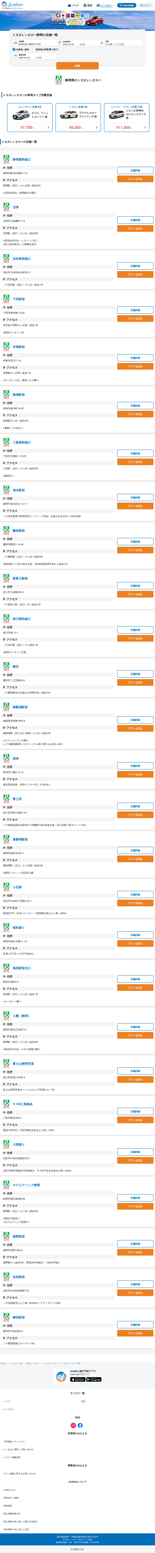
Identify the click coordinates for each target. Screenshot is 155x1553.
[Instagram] (74, 1425)
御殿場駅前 (20, 707)
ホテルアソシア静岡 (26, 1185)
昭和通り (19, 927)
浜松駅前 (19, 1276)
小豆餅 (17, 887)
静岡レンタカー (33, 1363)
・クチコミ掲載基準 (11, 1457)
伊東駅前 (19, 346)
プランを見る (135, 179)
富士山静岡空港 (23, 1063)
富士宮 (17, 799)
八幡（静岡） (22, 1015)
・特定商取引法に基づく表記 (15, 1529)
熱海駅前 (19, 394)
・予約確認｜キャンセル (13, 1441)
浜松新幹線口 (22, 258)
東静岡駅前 (20, 839)
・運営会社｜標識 (10, 1497)
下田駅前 (19, 299)
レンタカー (9, 1409)
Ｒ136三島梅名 (23, 1104)
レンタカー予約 (16, 1363)
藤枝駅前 (19, 530)
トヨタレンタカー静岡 (71, 1363)
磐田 (16, 666)
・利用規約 (7, 1505)
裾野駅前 (19, 1236)
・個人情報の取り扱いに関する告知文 (20, 1521)
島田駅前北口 (22, 968)
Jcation (3, 1363)
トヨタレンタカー (51, 1363)
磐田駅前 (19, 1317)
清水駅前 (19, 490)
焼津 (16, 758)
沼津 (16, 207)
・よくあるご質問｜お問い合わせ (17, 1449)
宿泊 (83, 1401)
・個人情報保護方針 (11, 1513)
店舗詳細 (135, 170)
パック (7, 1401)
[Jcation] (12, 5)
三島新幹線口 (22, 442)
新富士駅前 (20, 578)
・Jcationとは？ (9, 1489)
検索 (77, 65)
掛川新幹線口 (22, 618)
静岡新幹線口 (22, 159)
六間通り (19, 1144)
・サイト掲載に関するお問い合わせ (18, 1473)
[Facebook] (81, 1425)
